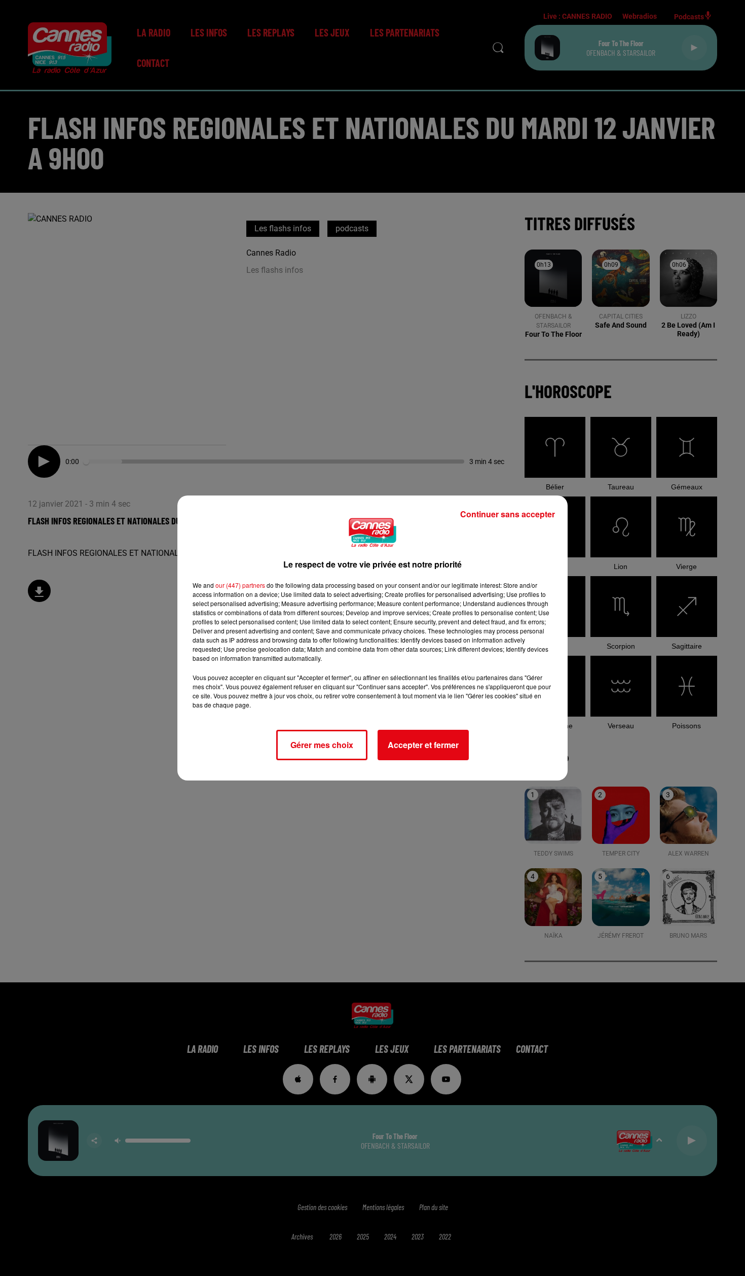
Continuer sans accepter (507, 514)
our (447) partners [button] (240, 585)
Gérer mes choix (321, 745)
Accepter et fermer (423, 745)
